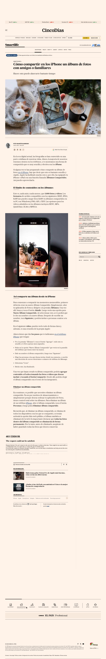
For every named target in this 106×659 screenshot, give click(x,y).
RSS (53, 655)
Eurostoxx (86, 260)
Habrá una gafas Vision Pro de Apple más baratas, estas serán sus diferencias (45, 474)
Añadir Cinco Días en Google (61, 149)
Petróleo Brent (45, 22)
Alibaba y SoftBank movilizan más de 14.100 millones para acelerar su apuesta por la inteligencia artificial (89, 226)
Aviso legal (12, 655)
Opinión (64, 37)
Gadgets (55, 49)
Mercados (28, 37)
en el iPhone (23, 172)
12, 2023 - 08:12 (18, 145)
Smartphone (25, 498)
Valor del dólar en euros (86, 22)
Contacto (7, 655)
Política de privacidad (38, 655)
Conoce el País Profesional (53, 615)
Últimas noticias (57, 37)
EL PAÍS (69, 37)
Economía (34, 37)
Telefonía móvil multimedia (42, 498)
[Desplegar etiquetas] (67, 498)
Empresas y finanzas (20, 37)
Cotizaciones (40, 37)
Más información (17, 506)
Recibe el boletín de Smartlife (23, 464)
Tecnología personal (55, 498)
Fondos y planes (48, 37)
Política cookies (18, 655)
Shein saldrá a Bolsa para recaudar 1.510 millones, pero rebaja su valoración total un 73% (89, 239)
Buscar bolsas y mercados (87, 252)
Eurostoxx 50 (65, 22)
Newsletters (57, 655)
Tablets (44, 49)
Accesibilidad (46, 655)
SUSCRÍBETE (86, 38)
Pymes (69, 49)
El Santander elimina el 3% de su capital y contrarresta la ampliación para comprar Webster (90, 218)
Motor (65, 49)
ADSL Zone (96, 45)
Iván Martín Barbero (21, 143)
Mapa (50, 655)
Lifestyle (60, 49)
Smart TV (49, 49)
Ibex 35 (10, 22)
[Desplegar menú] (6, 30)
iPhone (29, 403)
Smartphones (38, 49)
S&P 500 (27, 22)
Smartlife (12, 45)
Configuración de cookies (27, 655)
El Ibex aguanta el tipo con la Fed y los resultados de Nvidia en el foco (35, 55)
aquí (48, 506)
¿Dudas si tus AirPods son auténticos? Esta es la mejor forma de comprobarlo (47, 485)
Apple (19, 498)
